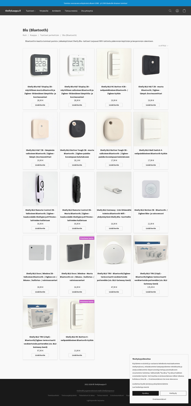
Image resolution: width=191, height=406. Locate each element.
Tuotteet (30, 10)
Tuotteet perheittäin (49, 35)
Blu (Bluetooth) (69, 35)
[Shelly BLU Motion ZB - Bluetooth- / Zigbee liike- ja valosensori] (151, 189)
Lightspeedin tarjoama (95, 400)
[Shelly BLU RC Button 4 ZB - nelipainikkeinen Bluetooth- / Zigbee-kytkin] (114, 65)
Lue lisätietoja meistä (140, 387)
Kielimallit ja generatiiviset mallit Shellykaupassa (95, 390)
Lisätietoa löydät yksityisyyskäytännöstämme (150, 384)
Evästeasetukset (117, 395)
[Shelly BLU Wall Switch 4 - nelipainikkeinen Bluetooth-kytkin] (151, 129)
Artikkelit (56, 10)
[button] (13, 11)
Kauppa (33, 35)
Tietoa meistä (71, 10)
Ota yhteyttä (87, 10)
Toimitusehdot (53, 395)
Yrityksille (44, 10)
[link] (159, 398)
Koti (25, 35)
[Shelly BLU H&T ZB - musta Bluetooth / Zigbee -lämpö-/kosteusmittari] (151, 65)
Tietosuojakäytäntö (69, 395)
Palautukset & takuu (87, 395)
